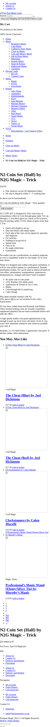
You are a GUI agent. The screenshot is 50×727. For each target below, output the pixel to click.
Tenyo (14, 121)
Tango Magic (17, 116)
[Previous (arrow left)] (1, 726)
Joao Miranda (17, 101)
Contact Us (10, 8)
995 (7, 618)
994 (7, 615)
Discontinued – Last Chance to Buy (26, 131)
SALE (8, 128)
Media (8, 79)
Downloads (16, 86)
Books (14, 81)
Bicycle (14, 74)
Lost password (12, 690)
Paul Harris (16, 113)
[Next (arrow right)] (4, 726)
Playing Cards (12, 71)
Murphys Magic (18, 108)
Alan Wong (16, 91)
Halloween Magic (19, 66)
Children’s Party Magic (21, 49)
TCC (13, 118)
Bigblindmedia (17, 96)
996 (7, 620)
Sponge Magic (17, 61)
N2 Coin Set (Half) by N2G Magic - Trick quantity (22, 203)
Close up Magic (18, 51)
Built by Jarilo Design (9, 721)
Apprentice (16, 93)
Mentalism (15, 59)
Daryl (13, 98)
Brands (9, 88)
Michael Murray (18, 103)
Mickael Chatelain (19, 106)
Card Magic (16, 46)
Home (8, 39)
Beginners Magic (18, 44)
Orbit (13, 111)
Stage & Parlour (18, 64)
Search (3, 16)
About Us (10, 6)
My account (11, 3)
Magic (8, 41)
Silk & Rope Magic (19, 56)
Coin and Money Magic (21, 54)
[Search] (34, 16)
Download (10, 663)
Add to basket (6, 209)
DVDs (14, 84)
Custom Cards (17, 76)
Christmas (15, 69)
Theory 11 (15, 123)
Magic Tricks (11, 155)
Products (9, 140)
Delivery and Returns (15, 661)
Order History (12, 687)
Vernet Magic (17, 126)
